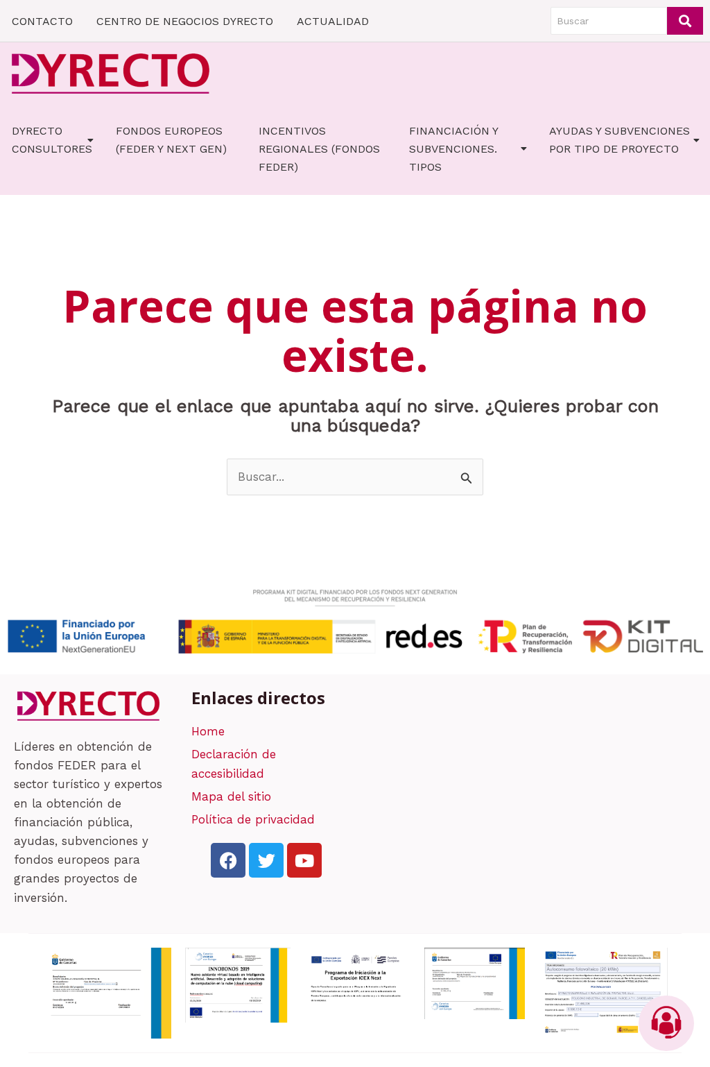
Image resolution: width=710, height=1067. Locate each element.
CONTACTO (42, 21)
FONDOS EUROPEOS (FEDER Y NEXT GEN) (171, 139)
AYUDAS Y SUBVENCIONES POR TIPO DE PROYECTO (619, 139)
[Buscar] (685, 21)
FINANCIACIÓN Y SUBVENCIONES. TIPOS (453, 148)
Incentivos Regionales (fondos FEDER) (319, 148)
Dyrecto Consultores (52, 139)
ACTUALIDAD (333, 21)
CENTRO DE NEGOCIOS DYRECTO (184, 21)
